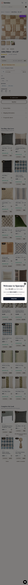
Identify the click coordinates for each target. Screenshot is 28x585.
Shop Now (14, 298)
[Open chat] (25, 582)
